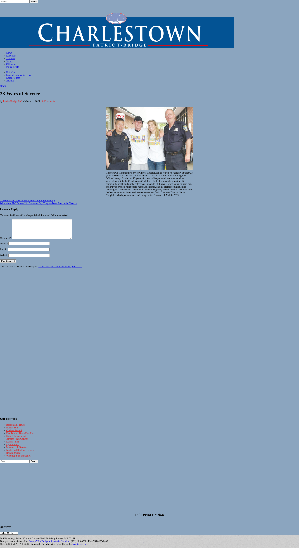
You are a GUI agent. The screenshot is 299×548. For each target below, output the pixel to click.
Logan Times (12, 441)
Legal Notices (13, 77)
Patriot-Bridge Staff (12, 101)
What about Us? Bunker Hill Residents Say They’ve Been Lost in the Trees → (38, 203)
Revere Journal (13, 453)
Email (4, 249)
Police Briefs (12, 67)
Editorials (11, 55)
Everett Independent (16, 436)
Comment (6, 238)
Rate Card (11, 72)
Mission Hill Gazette (16, 447)
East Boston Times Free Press (20, 433)
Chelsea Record (14, 430)
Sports (9, 61)
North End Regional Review (20, 450)
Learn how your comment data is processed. (60, 266)
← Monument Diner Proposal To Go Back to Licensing (27, 200)
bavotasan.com (79, 544)
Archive (10, 80)
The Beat (10, 58)
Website (4, 255)
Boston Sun (12, 427)
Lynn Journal (12, 444)
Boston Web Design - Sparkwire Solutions (49, 541)
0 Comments (48, 101)
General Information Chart (19, 75)
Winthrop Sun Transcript (18, 455)
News (9, 53)
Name (4, 243)
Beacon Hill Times (15, 424)
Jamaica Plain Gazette (17, 438)
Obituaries (11, 64)
